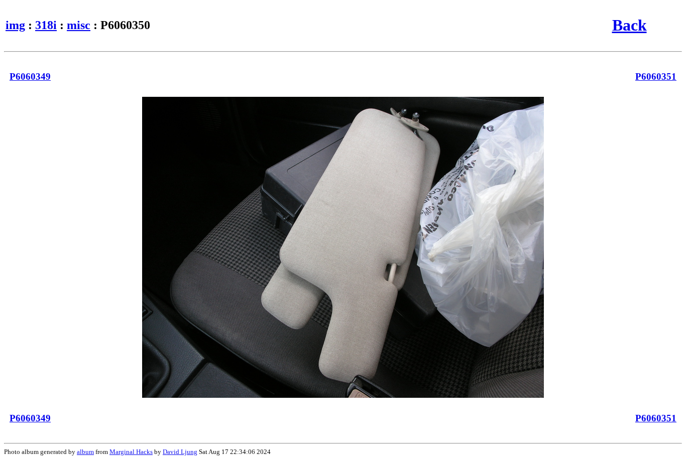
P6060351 (655, 76)
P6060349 (30, 76)
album (85, 451)
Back (629, 25)
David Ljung (180, 451)
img (15, 25)
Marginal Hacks (131, 451)
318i (46, 25)
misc (78, 25)
